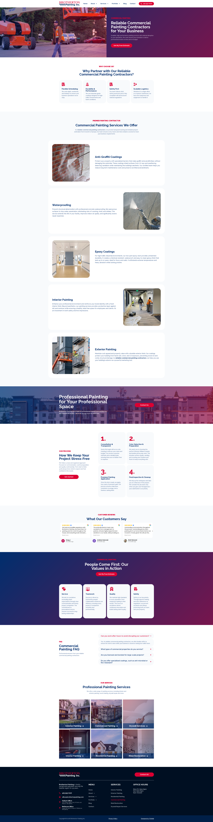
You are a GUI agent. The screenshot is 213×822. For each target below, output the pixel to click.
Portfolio (115, 3)
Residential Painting (117, 796)
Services (103, 3)
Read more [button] (65, 535)
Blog (125, 3)
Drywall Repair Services (119, 806)
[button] (60, 531)
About (93, 3)
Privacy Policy (113, 818)
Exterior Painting (116, 793)
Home (85, 3)
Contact (132, 3)
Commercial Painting (118, 800)
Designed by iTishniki (147, 818)
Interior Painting (116, 790)
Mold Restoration (117, 803)
